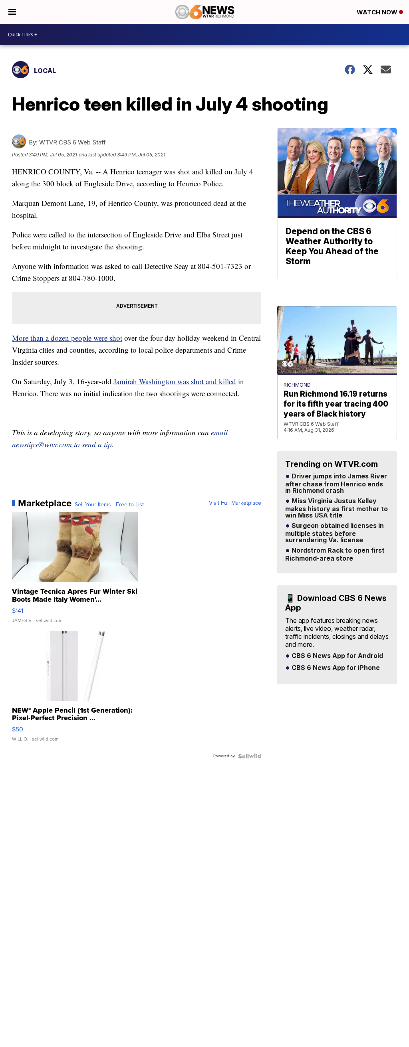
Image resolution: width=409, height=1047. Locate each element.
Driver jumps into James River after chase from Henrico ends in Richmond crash (336, 483)
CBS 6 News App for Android (336, 656)
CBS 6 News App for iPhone (335, 668)
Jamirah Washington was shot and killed (174, 381)
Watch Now (378, 12)
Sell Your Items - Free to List (109, 505)
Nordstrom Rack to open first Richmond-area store (335, 554)
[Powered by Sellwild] (249, 756)
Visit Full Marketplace (235, 503)
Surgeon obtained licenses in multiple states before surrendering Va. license (334, 533)
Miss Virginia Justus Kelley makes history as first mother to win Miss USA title (336, 508)
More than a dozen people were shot (67, 338)
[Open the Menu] (12, 12)
